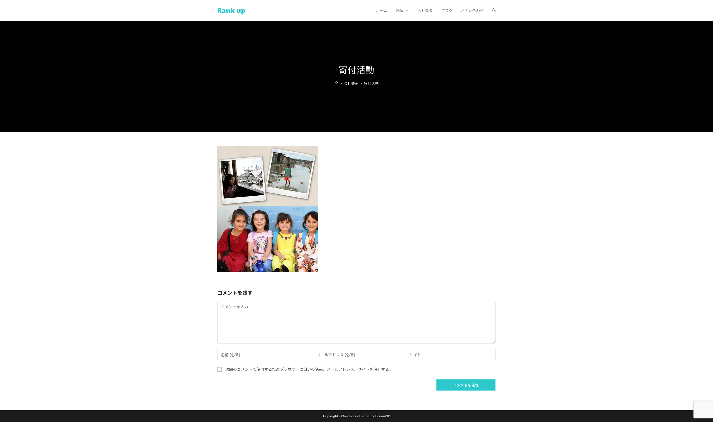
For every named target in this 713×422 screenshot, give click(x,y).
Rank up (231, 10)
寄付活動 (371, 83)
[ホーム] (336, 83)
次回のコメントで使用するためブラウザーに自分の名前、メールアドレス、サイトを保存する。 (309, 369)
